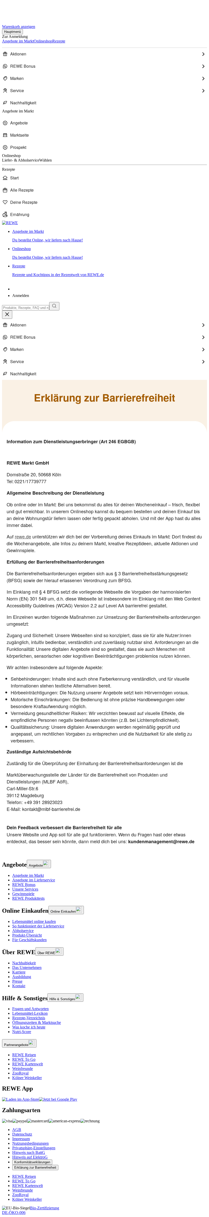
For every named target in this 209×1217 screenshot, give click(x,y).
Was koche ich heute (28, 1027)
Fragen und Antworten (30, 1009)
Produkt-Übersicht (27, 935)
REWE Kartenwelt (27, 1064)
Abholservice (23, 930)
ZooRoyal (20, 1073)
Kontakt (18, 986)
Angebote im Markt (28, 875)
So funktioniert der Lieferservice (38, 926)
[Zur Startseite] (19, 10)
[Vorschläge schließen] (7, 314)
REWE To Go (23, 1059)
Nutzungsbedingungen (30, 1143)
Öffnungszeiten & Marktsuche (36, 1022)
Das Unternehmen (27, 967)
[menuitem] (104, 54)
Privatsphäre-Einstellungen (33, 1148)
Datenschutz (22, 1134)
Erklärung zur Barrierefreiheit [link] (35, 1167)
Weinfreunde (22, 1068)
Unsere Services (25, 889)
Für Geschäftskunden (29, 940)
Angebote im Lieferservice (33, 880)
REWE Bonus (23, 884)
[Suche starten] (54, 306)
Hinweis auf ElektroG (30, 1157)
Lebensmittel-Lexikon (30, 1013)
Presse (17, 981)
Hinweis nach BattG (28, 1152)
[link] (109, 235)
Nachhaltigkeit (24, 963)
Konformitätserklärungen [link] (32, 1162)
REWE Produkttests (28, 898)
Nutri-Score (21, 1031)
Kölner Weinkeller (27, 1078)
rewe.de (23, 536)
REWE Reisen (24, 1055)
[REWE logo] (10, 223)
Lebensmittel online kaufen (34, 921)
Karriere (18, 972)
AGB (16, 1129)
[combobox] (25, 307)
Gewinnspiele (23, 894)
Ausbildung (21, 977)
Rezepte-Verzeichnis (28, 1018)
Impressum (21, 1139)
